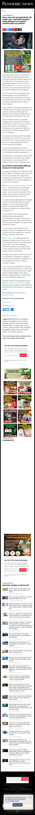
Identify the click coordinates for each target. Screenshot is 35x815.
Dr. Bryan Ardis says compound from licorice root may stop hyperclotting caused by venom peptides (19, 677)
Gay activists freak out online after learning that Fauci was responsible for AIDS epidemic (20, 635)
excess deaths (23, 321)
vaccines (20, 332)
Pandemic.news (8, 295)
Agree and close (17, 805)
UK (22, 330)
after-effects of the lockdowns (15, 283)
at (9, 238)
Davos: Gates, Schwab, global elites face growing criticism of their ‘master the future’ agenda (20, 697)
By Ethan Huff (18, 593)
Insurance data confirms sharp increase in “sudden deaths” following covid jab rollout (20, 659)
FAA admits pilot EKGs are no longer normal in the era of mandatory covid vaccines (19, 733)
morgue (16, 325)
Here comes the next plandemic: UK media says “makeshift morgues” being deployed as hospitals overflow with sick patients (20, 668)
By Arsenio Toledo (19, 600)
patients (5, 327)
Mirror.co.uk (6, 302)
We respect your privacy (23, 788)
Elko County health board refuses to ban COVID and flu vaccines (20, 651)
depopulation (12, 321)
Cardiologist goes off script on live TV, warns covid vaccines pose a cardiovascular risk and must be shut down (20, 762)
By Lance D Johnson (19, 766)
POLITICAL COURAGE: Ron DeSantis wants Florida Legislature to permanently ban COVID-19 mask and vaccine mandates (20, 615)
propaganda (7, 330)
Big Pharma (17, 319)
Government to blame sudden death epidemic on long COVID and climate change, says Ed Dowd (19, 724)
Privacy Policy (14, 801)
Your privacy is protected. (10, 360)
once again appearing (21, 85)
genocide (6, 323)
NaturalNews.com (8, 305)
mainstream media (21, 323)
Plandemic (27, 327)
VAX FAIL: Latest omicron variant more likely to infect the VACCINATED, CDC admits (19, 590)
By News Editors (18, 692)
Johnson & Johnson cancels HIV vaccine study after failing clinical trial (20, 597)
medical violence (8, 325)
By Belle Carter (18, 654)
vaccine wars (12, 332)
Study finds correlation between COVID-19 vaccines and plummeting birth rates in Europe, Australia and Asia (20, 716)
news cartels (24, 325)
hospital (12, 323)
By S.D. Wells (18, 630)
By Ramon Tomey (19, 647)
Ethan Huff (13, 26)
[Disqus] (17, 465)
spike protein (15, 330)
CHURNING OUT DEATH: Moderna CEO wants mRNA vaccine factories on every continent (20, 644)
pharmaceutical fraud (16, 327)
